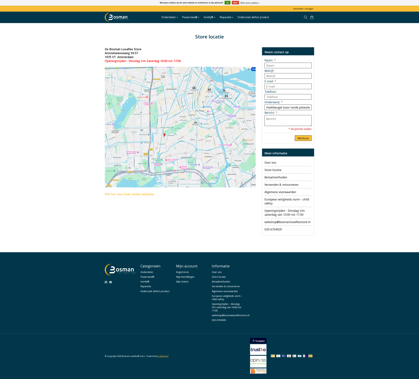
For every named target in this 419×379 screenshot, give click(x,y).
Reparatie (145, 286)
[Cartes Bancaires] (300, 356)
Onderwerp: (273, 102)
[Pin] (284, 356)
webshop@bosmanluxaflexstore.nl (287, 222)
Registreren (182, 272)
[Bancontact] (294, 356)
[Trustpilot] (258, 342)
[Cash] (289, 356)
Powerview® (147, 276)
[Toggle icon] (305, 17)
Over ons (270, 162)
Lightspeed (163, 356)
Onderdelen (146, 272)
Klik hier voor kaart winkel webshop (129, 194)
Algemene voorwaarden (280, 192)
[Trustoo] (258, 354)
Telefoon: (270, 92)
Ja (227, 3)
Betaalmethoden (275, 177)
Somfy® (144, 281)
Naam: (270, 60)
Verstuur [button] (303, 138)
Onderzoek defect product (253, 17)
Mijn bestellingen (185, 276)
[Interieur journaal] (258, 372)
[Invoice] (278, 356)
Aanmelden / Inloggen (303, 8)
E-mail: (270, 81)
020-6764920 (273, 229)
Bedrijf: (269, 71)
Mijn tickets (182, 281)
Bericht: (270, 113)
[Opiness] (258, 366)
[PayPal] (310, 356)
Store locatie (272, 170)
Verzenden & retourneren (281, 185)
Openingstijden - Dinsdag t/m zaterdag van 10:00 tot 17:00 (284, 213)
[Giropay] (305, 356)
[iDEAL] (273, 356)
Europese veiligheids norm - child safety (286, 201)
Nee (235, 3)
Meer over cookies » (249, 3)
